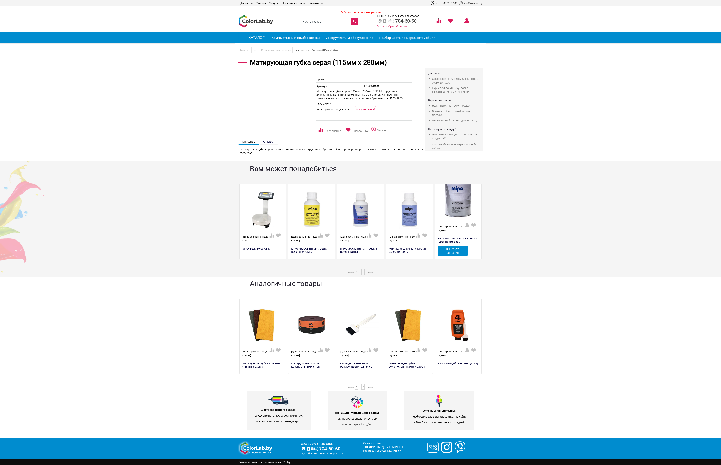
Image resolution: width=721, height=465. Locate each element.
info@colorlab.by (473, 3)
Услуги (273, 3)
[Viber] (459, 446)
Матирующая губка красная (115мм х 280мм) (261, 365)
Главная (244, 50)
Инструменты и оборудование (349, 37)
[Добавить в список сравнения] (329, 128)
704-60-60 (329, 448)
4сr (254, 50)
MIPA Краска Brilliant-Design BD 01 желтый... (309, 250)
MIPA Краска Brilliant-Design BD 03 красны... (358, 250)
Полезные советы (294, 3)
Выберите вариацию (452, 250)
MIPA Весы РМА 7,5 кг (256, 248)
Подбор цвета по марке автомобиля (407, 37)
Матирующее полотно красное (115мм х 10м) (306, 365)
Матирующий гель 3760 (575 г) (458, 363)
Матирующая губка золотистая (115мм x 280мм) (407, 365)
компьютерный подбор (357, 424)
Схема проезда (372, 443)
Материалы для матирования (276, 50)
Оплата (261, 3)
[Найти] (354, 21)
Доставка (246, 3)
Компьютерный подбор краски (296, 37)
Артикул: (322, 86)
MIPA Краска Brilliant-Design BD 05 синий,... (407, 250)
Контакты (316, 3)
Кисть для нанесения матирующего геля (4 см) (356, 365)
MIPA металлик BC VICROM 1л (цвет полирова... (457, 240)
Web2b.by (284, 462)
